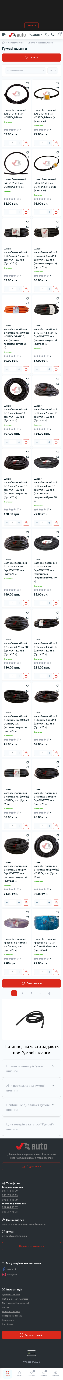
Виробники (7, 1324)
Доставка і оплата (11, 1294)
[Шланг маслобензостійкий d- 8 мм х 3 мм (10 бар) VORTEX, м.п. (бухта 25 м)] (46, 846)
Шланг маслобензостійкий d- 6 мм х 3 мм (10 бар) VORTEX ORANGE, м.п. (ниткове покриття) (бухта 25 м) (16, 336)
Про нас (6, 1307)
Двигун (31, 43)
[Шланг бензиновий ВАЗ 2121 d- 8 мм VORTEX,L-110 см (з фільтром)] (46, 163)
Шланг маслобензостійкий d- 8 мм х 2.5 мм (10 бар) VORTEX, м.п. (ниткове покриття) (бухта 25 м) (15, 871)
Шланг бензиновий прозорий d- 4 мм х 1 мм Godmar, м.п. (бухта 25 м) (15, 944)
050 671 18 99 (10, 1195)
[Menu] (4, 34)
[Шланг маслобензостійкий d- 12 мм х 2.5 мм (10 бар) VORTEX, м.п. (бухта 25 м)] (46, 390)
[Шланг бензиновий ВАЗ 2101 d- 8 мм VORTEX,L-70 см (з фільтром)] (46, 94)
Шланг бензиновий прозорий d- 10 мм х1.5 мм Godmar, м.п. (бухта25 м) (46, 944)
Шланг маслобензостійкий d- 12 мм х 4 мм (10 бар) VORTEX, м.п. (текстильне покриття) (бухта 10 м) (45, 489)
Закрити (31, 25)
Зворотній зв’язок (11, 1311)
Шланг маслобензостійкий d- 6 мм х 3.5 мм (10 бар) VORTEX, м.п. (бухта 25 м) (45, 796)
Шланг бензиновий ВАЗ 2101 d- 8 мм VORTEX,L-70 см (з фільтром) (45, 115)
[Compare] (27, 87)
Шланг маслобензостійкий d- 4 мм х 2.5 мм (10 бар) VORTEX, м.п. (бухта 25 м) (45, 720)
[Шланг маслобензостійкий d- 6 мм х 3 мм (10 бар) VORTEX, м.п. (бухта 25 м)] (16, 773)
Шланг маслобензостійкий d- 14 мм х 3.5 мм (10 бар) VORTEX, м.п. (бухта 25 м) (15, 566)
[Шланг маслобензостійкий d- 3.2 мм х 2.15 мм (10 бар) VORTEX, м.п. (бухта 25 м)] (16, 232)
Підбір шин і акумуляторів (15, 1299)
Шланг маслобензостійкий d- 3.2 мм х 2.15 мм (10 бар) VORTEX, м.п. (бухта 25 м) (16, 256)
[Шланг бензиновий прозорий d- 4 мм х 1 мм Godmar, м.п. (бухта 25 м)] (16, 923)
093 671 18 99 (10, 1199)
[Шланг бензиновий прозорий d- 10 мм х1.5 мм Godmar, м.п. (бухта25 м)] (46, 923)
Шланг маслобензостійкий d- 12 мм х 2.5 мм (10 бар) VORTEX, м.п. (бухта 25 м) (45, 413)
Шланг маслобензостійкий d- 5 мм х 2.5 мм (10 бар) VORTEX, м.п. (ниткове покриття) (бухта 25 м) (45, 257)
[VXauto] (31, 1146)
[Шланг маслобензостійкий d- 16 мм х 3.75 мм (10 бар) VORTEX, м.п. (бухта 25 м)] (16, 623)
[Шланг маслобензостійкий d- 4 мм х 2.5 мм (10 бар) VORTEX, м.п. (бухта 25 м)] (46, 696)
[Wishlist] (27, 82)
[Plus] (19, 143)
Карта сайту (8, 1320)
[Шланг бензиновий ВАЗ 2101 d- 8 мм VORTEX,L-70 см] (16, 94)
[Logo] (17, 34)
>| (49, 993)
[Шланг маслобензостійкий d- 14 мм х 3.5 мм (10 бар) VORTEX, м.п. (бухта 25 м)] (16, 543)
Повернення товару (12, 1316)
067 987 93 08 (10, 1211)
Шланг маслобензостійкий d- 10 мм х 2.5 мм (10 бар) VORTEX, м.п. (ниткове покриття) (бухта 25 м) (45, 334)
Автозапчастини (16, 43)
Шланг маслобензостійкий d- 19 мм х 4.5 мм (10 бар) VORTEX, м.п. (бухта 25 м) (45, 647)
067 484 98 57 (10, 1207)
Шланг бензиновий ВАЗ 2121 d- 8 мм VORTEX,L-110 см (15, 183)
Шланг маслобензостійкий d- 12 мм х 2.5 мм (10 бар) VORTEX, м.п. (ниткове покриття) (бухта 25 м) (15, 488)
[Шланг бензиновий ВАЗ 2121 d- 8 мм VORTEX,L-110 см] (16, 163)
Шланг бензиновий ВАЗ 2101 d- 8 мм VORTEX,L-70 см (15, 114)
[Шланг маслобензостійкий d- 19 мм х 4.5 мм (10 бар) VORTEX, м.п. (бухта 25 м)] (46, 623)
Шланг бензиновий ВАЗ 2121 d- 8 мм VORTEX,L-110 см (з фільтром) (45, 185)
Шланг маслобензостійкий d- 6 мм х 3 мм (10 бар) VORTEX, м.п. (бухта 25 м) (16, 796)
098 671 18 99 (10, 1190)
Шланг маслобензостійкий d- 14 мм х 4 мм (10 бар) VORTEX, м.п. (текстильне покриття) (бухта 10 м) (45, 570)
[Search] (53, 34)
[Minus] (6, 143)
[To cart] (26, 143)
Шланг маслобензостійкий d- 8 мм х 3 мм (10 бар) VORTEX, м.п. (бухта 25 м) (46, 869)
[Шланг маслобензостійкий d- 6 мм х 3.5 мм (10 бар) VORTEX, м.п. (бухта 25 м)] (46, 773)
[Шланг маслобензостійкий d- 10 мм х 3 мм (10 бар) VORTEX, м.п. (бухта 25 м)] (16, 390)
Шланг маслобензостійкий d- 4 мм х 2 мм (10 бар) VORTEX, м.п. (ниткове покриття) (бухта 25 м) (16, 721)
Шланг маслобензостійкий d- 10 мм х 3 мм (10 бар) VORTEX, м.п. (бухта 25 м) (15, 413)
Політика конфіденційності (15, 1303)
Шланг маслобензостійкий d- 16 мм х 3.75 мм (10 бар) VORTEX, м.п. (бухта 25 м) (16, 647)
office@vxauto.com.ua (14, 1236)
